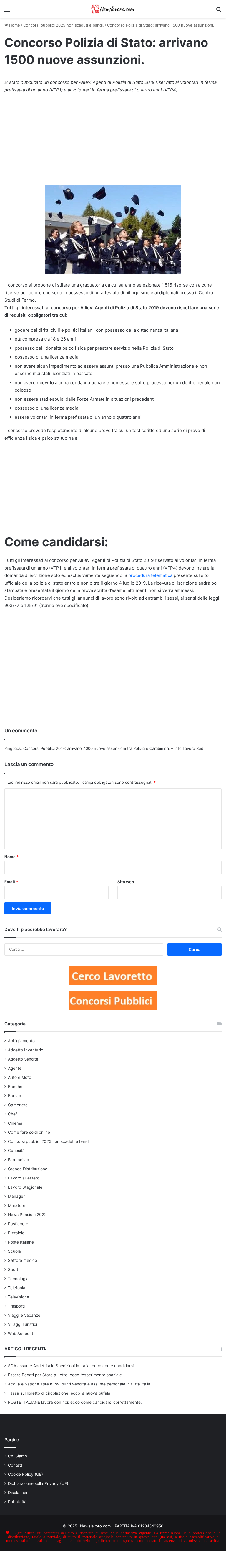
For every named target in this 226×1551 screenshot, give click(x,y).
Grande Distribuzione (27, 1168)
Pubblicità (17, 1501)
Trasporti (16, 1306)
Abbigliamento (21, 1040)
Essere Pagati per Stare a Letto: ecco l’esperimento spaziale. (65, 1374)
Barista (14, 1095)
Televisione (18, 1297)
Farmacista (18, 1159)
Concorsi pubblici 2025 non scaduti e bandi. (63, 25)
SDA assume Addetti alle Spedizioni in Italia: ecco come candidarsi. (71, 1365)
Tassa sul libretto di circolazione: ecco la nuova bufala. (60, 1393)
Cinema (15, 1123)
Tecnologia (18, 1278)
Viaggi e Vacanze (24, 1315)
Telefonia (16, 1287)
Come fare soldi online (29, 1132)
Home (14, 25)
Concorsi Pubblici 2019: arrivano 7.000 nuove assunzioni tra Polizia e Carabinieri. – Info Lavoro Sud (113, 748)
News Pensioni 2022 (27, 1214)
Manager (16, 1196)
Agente (14, 1068)
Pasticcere (18, 1223)
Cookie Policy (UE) (25, 1474)
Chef (12, 1114)
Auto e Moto (19, 1077)
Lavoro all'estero (23, 1178)
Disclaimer (18, 1492)
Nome (11, 856)
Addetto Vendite (23, 1059)
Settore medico (22, 1260)
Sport (13, 1269)
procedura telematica (150, 575)
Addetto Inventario (25, 1050)
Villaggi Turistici (22, 1324)
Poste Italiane (21, 1242)
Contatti (15, 1465)
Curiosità (16, 1150)
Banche (15, 1086)
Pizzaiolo (16, 1233)
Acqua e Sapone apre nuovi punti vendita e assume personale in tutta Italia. (80, 1384)
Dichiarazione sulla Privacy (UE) (38, 1483)
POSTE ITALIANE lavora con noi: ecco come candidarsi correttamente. (75, 1402)
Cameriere (18, 1104)
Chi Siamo (17, 1456)
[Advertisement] (113, 142)
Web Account (20, 1333)
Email (11, 881)
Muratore (16, 1205)
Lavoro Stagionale (25, 1187)
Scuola (14, 1251)
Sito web (125, 881)
